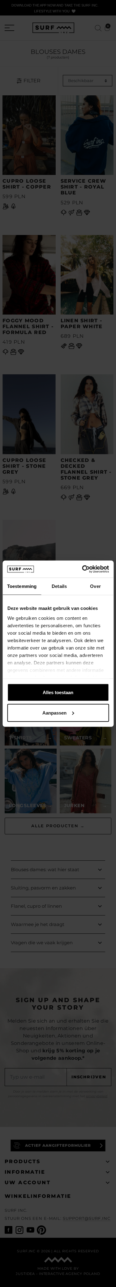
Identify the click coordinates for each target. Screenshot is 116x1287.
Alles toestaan (58, 692)
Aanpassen (54, 712)
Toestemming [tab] (22, 586)
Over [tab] (95, 586)
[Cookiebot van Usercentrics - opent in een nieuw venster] (82, 569)
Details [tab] (59, 586)
